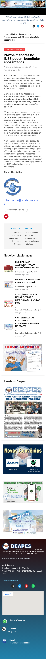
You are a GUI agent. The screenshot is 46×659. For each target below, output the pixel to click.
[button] (23, 11)
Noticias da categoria (14, 49)
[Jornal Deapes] (23, 412)
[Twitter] (38, 26)
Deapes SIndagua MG (25, 272)
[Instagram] (34, 26)
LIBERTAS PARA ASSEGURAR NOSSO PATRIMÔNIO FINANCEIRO (27, 265)
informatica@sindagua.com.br (17, 67)
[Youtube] (42, 26)
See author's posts (15, 210)
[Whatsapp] (33, 586)
